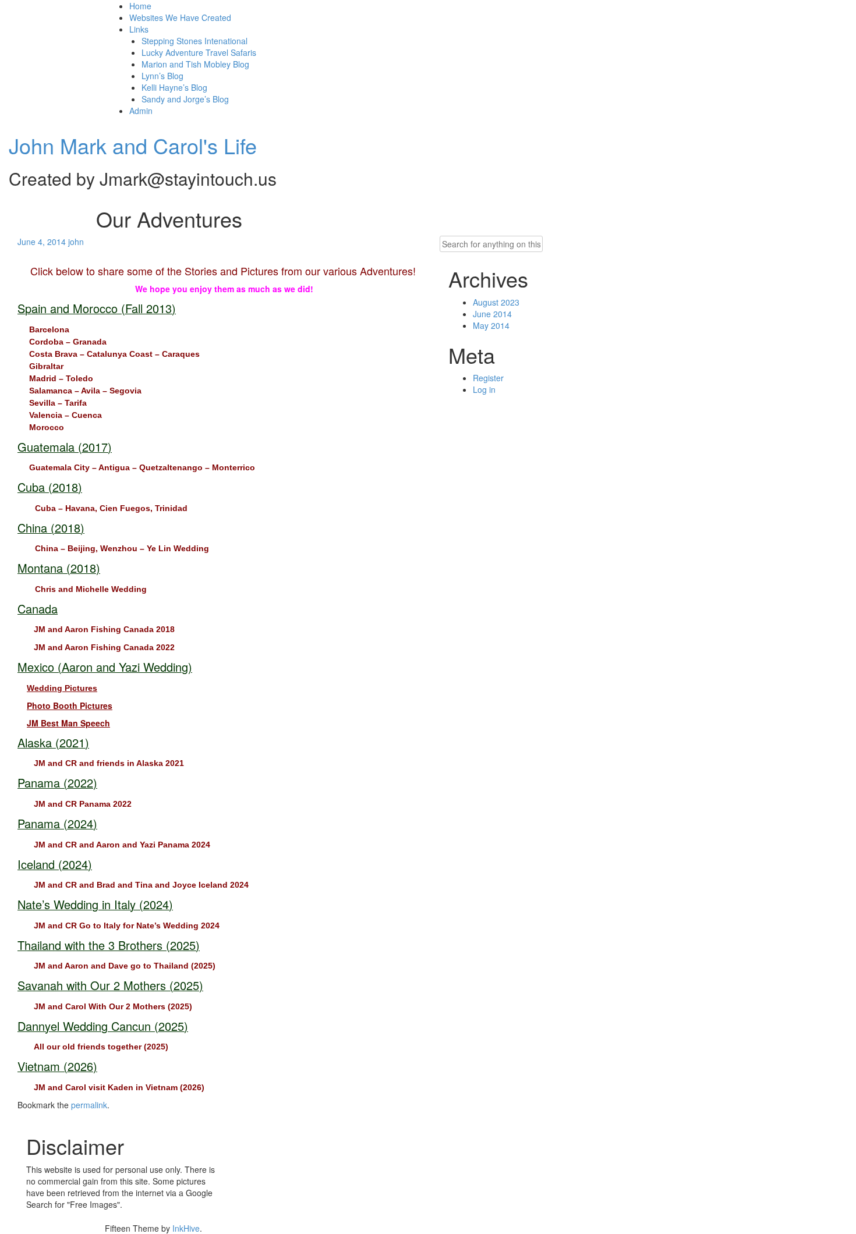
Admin (141, 110)
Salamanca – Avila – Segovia (85, 390)
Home (140, 6)
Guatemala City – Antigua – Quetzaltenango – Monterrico (142, 467)
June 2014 (492, 314)
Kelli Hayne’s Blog (174, 87)
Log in (484, 389)
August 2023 (496, 302)
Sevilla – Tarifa (58, 402)
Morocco (46, 427)
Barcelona (49, 329)
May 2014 (491, 325)
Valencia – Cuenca (65, 415)
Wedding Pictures (62, 688)
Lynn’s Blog (162, 75)
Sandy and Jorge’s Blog (185, 99)
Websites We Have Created (180, 17)
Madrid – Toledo (61, 378)
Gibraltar (46, 366)
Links (138, 29)
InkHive (186, 1228)
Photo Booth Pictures (69, 705)
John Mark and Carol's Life (133, 145)
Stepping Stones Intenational (194, 41)
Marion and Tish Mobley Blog (195, 64)
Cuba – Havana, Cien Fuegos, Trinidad (111, 508)
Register (488, 378)
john (76, 241)
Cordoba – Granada (68, 341)
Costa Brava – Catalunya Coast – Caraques (114, 354)
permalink (89, 1105)
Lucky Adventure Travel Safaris (199, 52)
